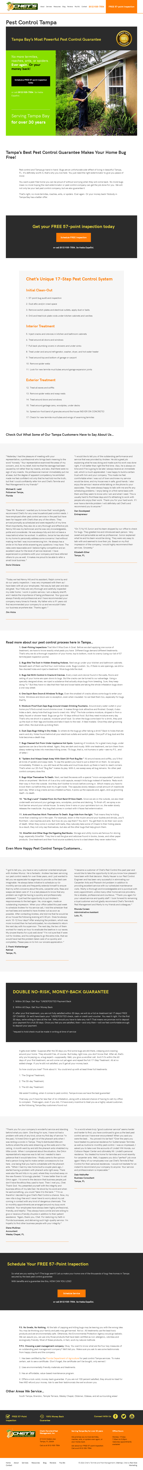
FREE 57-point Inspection (121, 6)
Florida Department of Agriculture (62, 1358)
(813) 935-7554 (96, 6)
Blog (63, 6)
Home (8, 1462)
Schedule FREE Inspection (74, 237)
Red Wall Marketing (133, 1463)
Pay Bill (77, 6)
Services (49, 6)
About (42, 6)
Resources (57, 6)
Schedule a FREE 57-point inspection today (31, 81)
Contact (84, 6)
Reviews (70, 6)
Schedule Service (71, 1293)
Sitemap (119, 1462)
